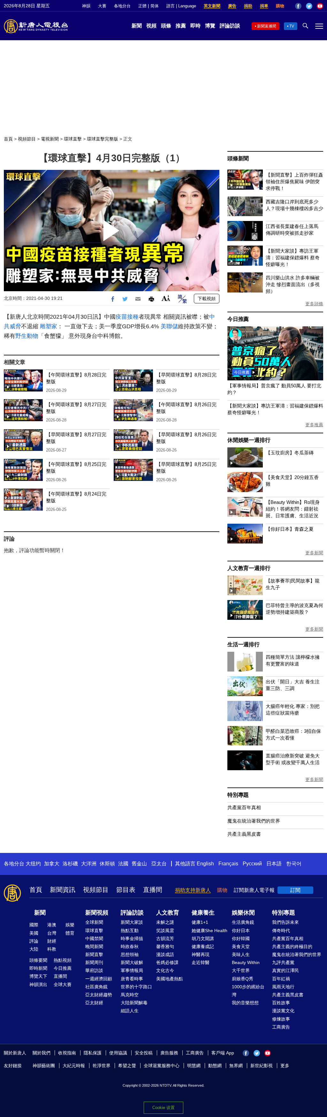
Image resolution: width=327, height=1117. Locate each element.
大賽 (102, 6)
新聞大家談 (132, 922)
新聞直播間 (266, 26)
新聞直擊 (94, 954)
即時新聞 (38, 968)
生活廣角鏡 (243, 922)
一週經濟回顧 (98, 978)
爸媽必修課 (167, 962)
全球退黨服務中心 (161, 1065)
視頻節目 (27, 138)
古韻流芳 (165, 938)
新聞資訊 (62, 889)
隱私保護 (93, 1052)
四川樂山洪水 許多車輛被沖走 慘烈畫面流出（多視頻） (293, 284)
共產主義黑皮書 (244, 834)
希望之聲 (127, 1065)
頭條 (166, 25)
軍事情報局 (132, 970)
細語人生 (130, 1010)
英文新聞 (212, 6)
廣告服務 (169, 1052)
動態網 (215, 1065)
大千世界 (241, 970)
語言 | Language (181, 6)
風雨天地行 (283, 986)
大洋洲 (88, 863)
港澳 (51, 924)
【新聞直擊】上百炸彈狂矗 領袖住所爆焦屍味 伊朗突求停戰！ (294, 181)
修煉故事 (281, 1019)
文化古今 (165, 970)
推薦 (181, 25)
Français (228, 863)
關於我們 (41, 1052)
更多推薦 (314, 424)
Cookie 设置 (163, 1107)
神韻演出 (38, 984)
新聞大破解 (132, 962)
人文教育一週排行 (248, 568)
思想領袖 (130, 954)
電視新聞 (50, 138)
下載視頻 (207, 298)
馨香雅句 (165, 946)
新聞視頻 (96, 912)
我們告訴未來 (285, 922)
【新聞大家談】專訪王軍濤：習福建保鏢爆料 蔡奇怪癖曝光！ (293, 257)
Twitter (309, 6)
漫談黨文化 (283, 1010)
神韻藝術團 (44, 1065)
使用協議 (118, 1052)
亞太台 (159, 863)
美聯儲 (169, 326)
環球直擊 (73, 138)
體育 (69, 933)
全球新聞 (94, 922)
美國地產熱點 (169, 978)
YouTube (320, 6)
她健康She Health (209, 930)
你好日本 (241, 930)
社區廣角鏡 (96, 986)
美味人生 (241, 954)
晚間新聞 (94, 946)
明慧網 (194, 1065)
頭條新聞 (238, 159)
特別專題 (238, 795)
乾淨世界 (101, 1065)
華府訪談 (94, 970)
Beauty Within (246, 962)
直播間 (152, 889)
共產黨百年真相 (244, 807)
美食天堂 (241, 946)
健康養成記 (203, 946)
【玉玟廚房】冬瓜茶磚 (290, 452)
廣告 (232, 6)
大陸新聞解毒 (134, 1002)
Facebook (298, 6)
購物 (280, 6)
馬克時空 (130, 994)
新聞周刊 (94, 962)
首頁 (8, 138)
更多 (284, 1065)
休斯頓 (107, 863)
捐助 (248, 6)
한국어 (293, 863)
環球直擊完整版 (102, 138)
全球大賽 (63, 984)
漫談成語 (165, 954)
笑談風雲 (165, 930)
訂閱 (295, 890)
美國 (33, 933)
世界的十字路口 (136, 986)
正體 (142, 6)
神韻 (86, 6)
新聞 (137, 25)
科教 (51, 949)
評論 (33, 941)
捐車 (264, 6)
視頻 (151, 25)
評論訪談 (230, 25)
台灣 (51, 933)
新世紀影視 (261, 1065)
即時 (195, 25)
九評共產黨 (283, 962)
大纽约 (33, 863)
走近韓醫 (200, 962)
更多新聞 (314, 552)
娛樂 (69, 924)
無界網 (236, 1065)
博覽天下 (38, 976)
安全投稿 (144, 1052)
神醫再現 (200, 954)
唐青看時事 (132, 978)
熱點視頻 (63, 960)
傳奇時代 (281, 930)
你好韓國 (241, 938)
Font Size (166, 298)
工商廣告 (281, 1027)
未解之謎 (165, 922)
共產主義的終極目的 (292, 946)
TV (291, 26)
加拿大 (51, 863)
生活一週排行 (243, 645)
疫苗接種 (127, 317)
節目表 (125, 889)
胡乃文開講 (203, 938)
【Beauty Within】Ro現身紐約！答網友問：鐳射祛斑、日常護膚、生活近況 (293, 508)
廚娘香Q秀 (242, 978)
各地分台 (122, 6)
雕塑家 (48, 326)
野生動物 (26, 336)
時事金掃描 (132, 938)
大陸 (33, 949)
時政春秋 (130, 946)
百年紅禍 (281, 978)
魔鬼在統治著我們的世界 (253, 821)
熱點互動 (130, 930)
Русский (252, 863)
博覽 (210, 25)
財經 (51, 941)
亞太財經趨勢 (98, 994)
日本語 (274, 863)
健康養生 (203, 912)
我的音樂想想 (245, 1002)
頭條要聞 (38, 960)
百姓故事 (281, 1002)
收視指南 (67, 1052)
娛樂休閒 (243, 912)
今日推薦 (238, 319)
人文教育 (167, 912)
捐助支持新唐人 (193, 890)
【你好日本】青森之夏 (290, 529)
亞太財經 (94, 1002)
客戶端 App (222, 1052)
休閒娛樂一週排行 (248, 440)
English (205, 863)
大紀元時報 (74, 1065)
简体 (154, 6)
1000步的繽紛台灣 (248, 990)
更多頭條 (314, 303)
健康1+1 (200, 922)
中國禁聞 (94, 938)
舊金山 (139, 863)
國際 (33, 924)
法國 (123, 863)
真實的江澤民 (285, 970)
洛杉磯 (70, 863)
